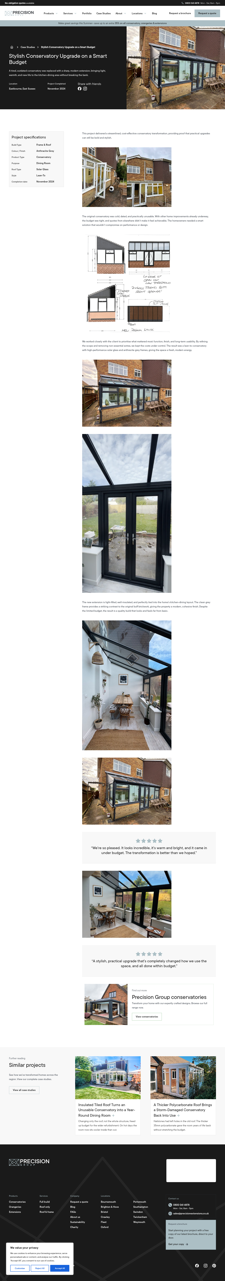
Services (68, 13)
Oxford (105, 1227)
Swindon (138, 1212)
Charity (74, 1227)
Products (49, 13)
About (119, 13)
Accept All (60, 1268)
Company (74, 1195)
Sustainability (77, 1222)
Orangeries (15, 1207)
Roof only (45, 1207)
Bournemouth (108, 1202)
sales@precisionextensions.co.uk (191, 1213)
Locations (137, 13)
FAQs (73, 1212)
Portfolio (87, 13)
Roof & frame (47, 1212)
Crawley (105, 1217)
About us (75, 1217)
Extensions (15, 1212)
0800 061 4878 (192, 3)
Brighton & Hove (110, 1207)
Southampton (140, 1207)
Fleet (104, 1222)
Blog (154, 13)
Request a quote (79, 1202)
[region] (39, 1259)
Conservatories (17, 1202)
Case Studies (103, 13)
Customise (20, 1268)
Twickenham (140, 1217)
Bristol (104, 1212)
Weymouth (139, 1222)
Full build (45, 1202)
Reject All (39, 1268)
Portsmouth (139, 1202)
